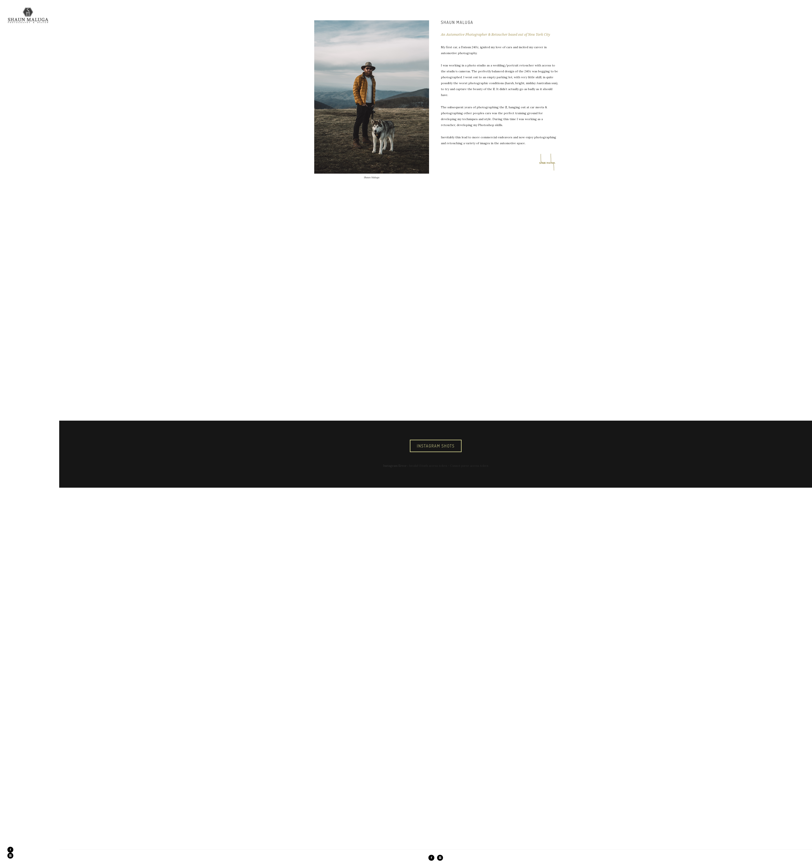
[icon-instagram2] (10, 856)
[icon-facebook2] (11, 850)
